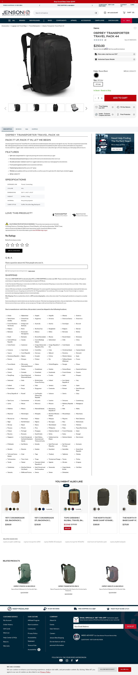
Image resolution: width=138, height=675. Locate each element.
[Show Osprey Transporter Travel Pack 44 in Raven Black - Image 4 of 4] (75, 108)
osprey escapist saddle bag (11, 542)
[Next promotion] (92, 5)
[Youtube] (61, 661)
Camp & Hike (99, 20)
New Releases (34, 20)
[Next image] (86, 108)
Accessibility (32, 649)
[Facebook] (72, 661)
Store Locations (33, 624)
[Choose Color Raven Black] (96, 75)
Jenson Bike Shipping (57, 638)
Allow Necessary (107, 669)
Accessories (86, 20)
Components (61, 20)
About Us (53, 620)
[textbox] (46, 267)
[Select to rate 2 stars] (12, 245)
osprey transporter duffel (32, 542)
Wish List (6, 633)
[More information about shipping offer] (134, 54)
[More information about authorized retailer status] (134, 59)
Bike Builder (113, 20)
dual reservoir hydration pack (97, 542)
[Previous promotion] (39, 5)
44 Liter (98, 84)
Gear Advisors (54, 629)
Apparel (74, 20)
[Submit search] (96, 13)
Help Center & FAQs (10, 637)
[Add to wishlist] (135, 28)
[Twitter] (77, 661)
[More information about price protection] (134, 114)
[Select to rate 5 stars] (27, 245)
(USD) (132, 5)
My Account (7, 620)
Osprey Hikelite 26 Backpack (112, 586)
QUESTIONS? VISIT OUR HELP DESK (106, 5)
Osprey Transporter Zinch (68, 586)
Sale (128, 20)
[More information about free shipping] (113, 107)
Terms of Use (32, 645)
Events (52, 624)
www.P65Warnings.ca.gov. (40, 230)
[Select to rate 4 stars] (22, 245)
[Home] (16, 12)
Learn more (31, 271)
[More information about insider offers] (113, 114)
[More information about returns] (134, 107)
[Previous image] (6, 108)
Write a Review (14, 250)
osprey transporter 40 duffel (74, 542)
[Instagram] (67, 661)
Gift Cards (6, 629)
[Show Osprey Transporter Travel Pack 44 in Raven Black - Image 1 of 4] (17, 108)
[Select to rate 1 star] (7, 245)
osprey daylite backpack (117, 542)
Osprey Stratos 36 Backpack (24, 586)
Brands (22, 20)
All (14, 20)
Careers (52, 633)
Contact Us (123, 5)
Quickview (24, 592)
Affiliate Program (33, 620)
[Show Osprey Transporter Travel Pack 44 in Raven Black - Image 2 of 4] (36, 108)
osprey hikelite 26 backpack (53, 542)
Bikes (50, 20)
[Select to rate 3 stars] (17, 245)
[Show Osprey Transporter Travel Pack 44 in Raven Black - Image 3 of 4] (56, 108)
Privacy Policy (45, 672)
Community (32, 629)
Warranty (6, 646)
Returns (6, 642)
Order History (8, 624)
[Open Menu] (32, 13)
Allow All (125, 669)
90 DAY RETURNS (78, 5)
